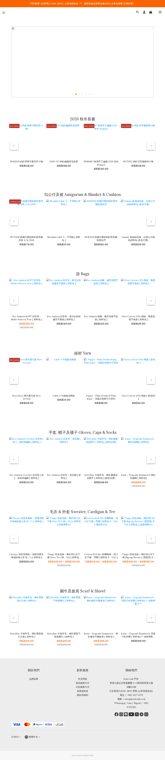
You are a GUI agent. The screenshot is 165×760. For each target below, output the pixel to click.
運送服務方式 (82, 683)
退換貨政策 (82, 691)
